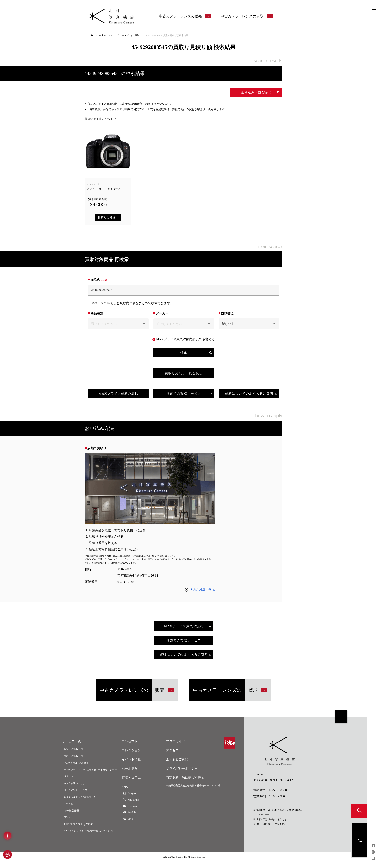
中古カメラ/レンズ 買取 (76, 762)
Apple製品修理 (71, 810)
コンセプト (130, 741)
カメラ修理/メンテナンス (77, 783)
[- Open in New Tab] (373, 846)
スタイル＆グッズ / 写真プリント (81, 797)
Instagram (132, 793)
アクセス (172, 750)
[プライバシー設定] (7, 854)
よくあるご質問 (177, 759)
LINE (130, 818)
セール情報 (130, 768)
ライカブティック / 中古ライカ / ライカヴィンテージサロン (90, 773)
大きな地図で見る (202, 589)
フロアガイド (175, 741)
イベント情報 (131, 759)
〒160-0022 (271, 777)
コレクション (131, 750)
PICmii (67, 817)
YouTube (132, 812)
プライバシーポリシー (182, 768)
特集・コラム (131, 777)
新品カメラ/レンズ (73, 749)
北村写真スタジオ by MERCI (79, 824)
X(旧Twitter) (134, 799)
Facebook (132, 806)
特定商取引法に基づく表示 (185, 777)
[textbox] (183, 290)
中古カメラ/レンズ (73, 756)
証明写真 (68, 803)
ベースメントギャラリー (77, 790)
